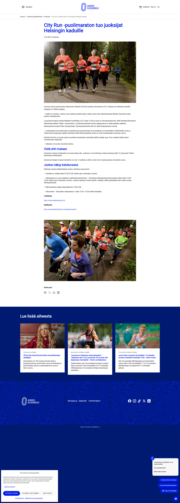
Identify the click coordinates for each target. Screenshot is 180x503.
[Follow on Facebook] (129, 401)
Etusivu (22, 16)
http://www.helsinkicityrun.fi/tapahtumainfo (60, 209)
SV (155, 7)
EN (152, 7)
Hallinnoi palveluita (9, 486)
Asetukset (47, 493)
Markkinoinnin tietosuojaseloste (34, 498)
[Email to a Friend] (54, 292)
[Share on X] (49, 292)
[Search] (158, 7)
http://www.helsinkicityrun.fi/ (54, 200)
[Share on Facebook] (45, 292)
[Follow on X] (144, 401)
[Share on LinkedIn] (58, 292)
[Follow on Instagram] (134, 401)
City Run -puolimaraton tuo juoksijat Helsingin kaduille (69, 16)
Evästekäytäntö (19, 498)
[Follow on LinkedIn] (149, 401)
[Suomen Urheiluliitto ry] (90, 7)
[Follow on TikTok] (139, 401)
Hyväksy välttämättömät (30, 493)
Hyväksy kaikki (11, 493)
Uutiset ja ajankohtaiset (34, 16)
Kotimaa (47, 16)
